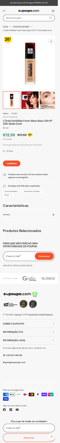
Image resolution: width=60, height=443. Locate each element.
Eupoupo (18, 311)
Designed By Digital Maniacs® (40, 311)
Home (5, 26)
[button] (4, 11)
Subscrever (29, 435)
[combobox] (29, 18)
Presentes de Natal (21, 26)
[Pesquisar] (51, 18)
